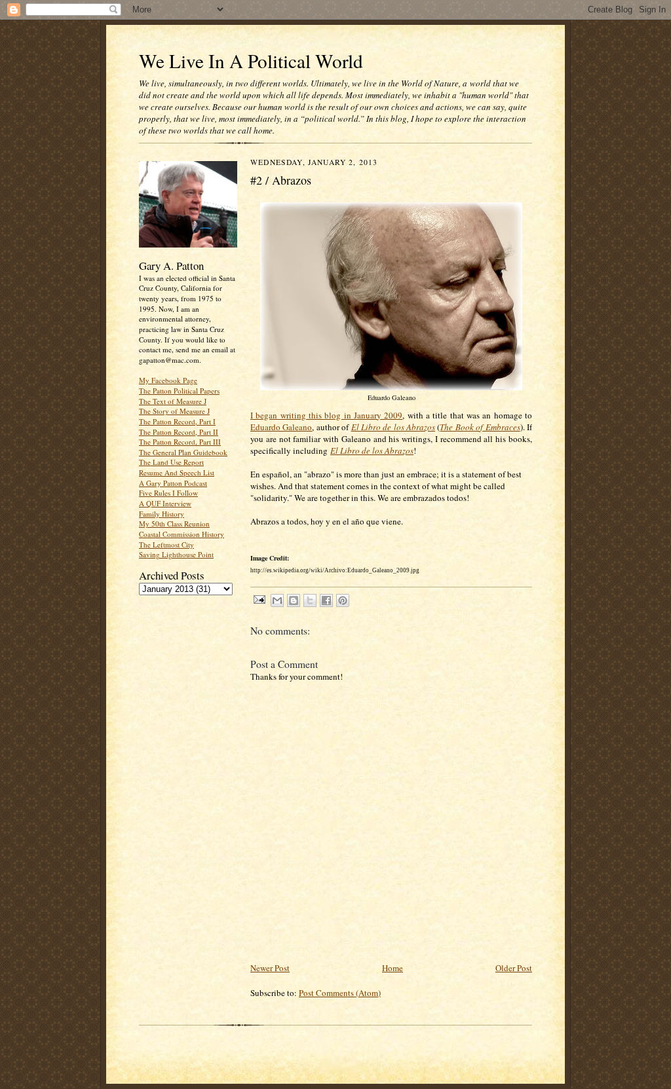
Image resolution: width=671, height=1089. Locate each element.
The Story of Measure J (174, 411)
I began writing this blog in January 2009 (326, 415)
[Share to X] (309, 600)
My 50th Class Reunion (174, 523)
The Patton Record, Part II (178, 432)
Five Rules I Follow (168, 493)
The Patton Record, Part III (180, 442)
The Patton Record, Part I (177, 421)
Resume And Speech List (176, 472)
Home (392, 968)
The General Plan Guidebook (183, 452)
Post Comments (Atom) (340, 993)
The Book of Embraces (480, 427)
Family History (161, 514)
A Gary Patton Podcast (173, 483)
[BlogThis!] (293, 600)
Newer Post (270, 968)
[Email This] (277, 600)
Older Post (513, 968)
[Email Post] (258, 598)
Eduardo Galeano (281, 427)
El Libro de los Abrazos (393, 427)
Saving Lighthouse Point (176, 554)
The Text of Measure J (172, 401)
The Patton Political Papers (179, 391)
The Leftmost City (166, 544)
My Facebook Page (168, 380)
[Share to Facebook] (326, 600)
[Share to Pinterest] (342, 600)
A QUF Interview (165, 503)
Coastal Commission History (181, 534)
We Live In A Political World (251, 60)
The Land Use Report (171, 462)
